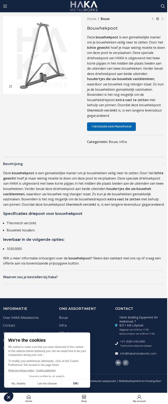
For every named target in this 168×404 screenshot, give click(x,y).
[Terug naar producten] (157, 19)
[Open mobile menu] (5, 6)
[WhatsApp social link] (126, 363)
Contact (9, 325)
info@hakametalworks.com (138, 353)
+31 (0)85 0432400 (132, 341)
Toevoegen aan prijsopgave (111, 126)
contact (116, 258)
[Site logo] (84, 5)
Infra (123, 142)
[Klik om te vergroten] (10, 86)
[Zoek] (163, 6)
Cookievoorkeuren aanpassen (97, 381)
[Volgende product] (162, 19)
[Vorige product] (152, 19)
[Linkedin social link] (118, 363)
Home (91, 19)
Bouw (105, 19)
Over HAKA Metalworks (21, 317)
